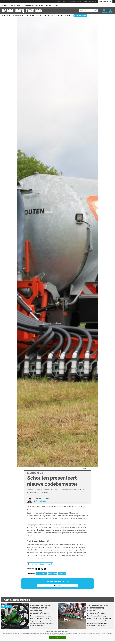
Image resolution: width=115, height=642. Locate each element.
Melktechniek (6, 15)
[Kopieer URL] (45, 569)
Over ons (48, 6)
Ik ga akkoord (57, 637)
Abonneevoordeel (80, 15)
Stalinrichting (59, 15)
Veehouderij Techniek (105, 1)
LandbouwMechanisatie (74, 1)
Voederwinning (18, 15)
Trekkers (39, 15)
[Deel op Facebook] (39, 569)
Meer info (64, 634)
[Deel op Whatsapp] (36, 569)
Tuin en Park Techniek (90, 1)
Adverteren (39, 6)
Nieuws (4, 6)
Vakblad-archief (14, 6)
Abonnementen (27, 6)
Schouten (62, 574)
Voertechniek (29, 15)
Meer (67, 15)
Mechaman (61, 1)
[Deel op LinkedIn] (42, 569)
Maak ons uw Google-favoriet (41, 564)
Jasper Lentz (41, 501)
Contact (55, 6)
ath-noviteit (52, 574)
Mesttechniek (48, 15)
